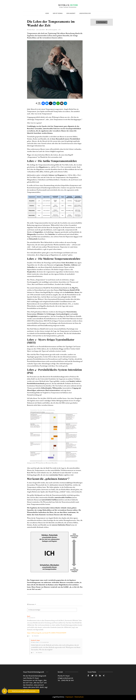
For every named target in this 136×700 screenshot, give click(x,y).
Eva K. (37, 642)
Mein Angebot (70, 13)
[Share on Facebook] (43, 103)
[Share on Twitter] (50, 103)
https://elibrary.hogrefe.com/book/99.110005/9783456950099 (46, 633)
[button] (101, 22)
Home (47, 13)
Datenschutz (79, 697)
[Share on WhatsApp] (58, 103)
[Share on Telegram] (65, 103)
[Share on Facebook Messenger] (47, 103)
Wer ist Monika (57, 13)
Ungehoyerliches (85, 13)
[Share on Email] (61, 103)
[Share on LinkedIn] (54, 103)
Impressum (69, 697)
